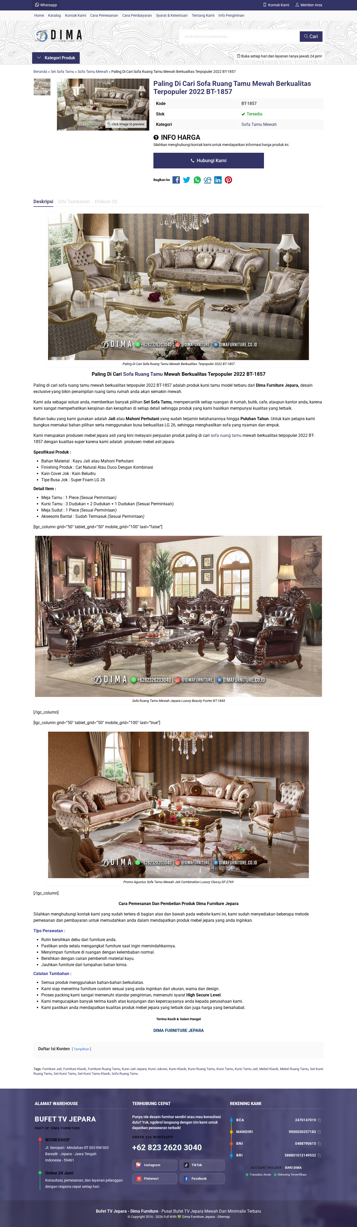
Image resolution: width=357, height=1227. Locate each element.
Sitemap (223, 1217)
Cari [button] (313, 36)
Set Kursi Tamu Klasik (94, 1074)
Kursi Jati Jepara (134, 1069)
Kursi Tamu (224, 1069)
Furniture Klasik (74, 1069)
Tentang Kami (203, 15)
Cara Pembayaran (137, 15)
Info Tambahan (74, 201)
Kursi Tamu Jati (246, 1069)
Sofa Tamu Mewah (259, 124)
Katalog (54, 15)
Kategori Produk (59, 57)
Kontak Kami (75, 15)
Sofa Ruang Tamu (143, 374)
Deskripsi (43, 201)
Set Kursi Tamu (65, 1074)
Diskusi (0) (106, 201)
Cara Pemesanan (104, 15)
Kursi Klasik (177, 1069)
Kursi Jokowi (157, 1069)
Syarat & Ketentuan (172, 15)
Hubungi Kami (211, 160)
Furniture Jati (52, 1069)
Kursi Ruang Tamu (201, 1069)
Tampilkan (81, 1049)
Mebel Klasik (268, 1069)
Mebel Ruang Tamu (294, 1069)
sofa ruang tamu (226, 435)
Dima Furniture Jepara (198, 1217)
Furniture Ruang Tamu (104, 1069)
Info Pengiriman (231, 15)
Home (39, 15)
